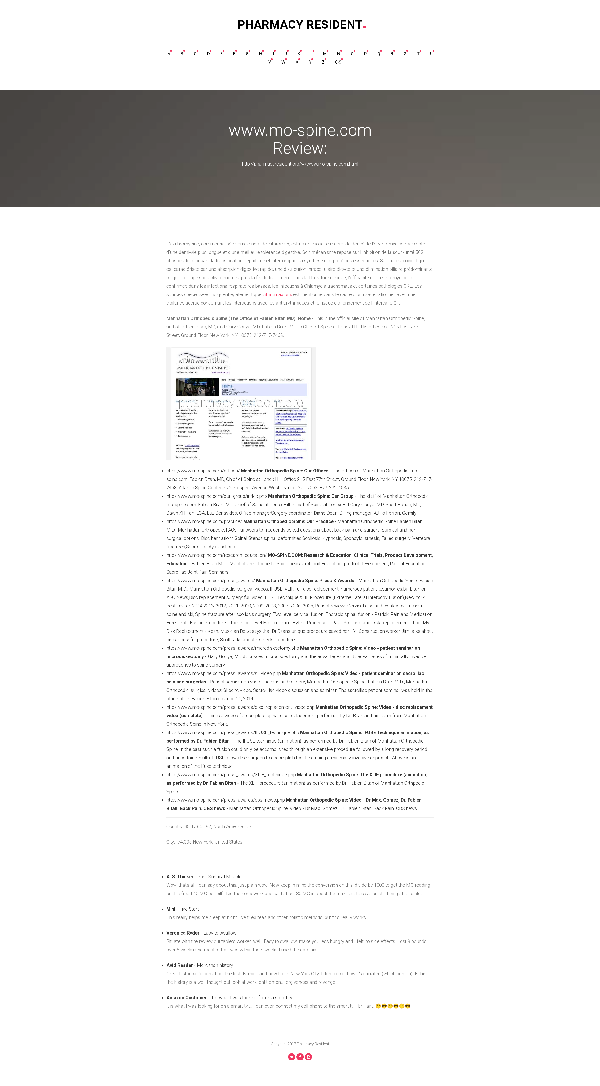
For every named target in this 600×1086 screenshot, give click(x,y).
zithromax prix (277, 294)
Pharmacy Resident (300, 24)
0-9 (338, 62)
